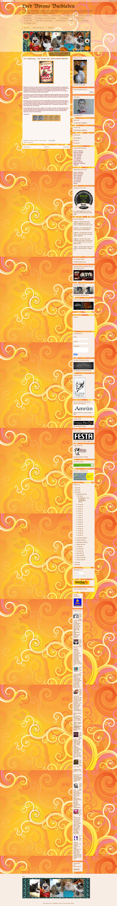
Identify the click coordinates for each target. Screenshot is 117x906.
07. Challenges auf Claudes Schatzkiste (45, 18)
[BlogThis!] (50, 140)
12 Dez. (80, 524)
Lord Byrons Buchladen (48, 6)
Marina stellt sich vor (38, 28)
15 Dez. (80, 520)
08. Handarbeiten (63, 18)
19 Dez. (80, 511)
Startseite (26, 28)
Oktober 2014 (80, 540)
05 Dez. (80, 531)
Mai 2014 (79, 551)
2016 (76, 488)
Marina (77, 140)
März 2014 (79, 555)
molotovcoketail (62, 903)
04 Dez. (80, 533)
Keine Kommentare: (43, 140)
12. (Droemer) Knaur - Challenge (64, 20)
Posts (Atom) (48, 150)
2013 (76, 562)
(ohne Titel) (80, 669)
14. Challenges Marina (30, 23)
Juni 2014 (79, 549)
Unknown (77, 143)
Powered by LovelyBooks (80, 123)
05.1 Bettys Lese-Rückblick (85, 15)
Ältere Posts (66, 147)
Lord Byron (78, 138)
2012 (76, 564)
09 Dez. (80, 526)
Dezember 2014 (80, 494)
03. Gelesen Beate (56, 15)
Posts (77, 573)
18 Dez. (80, 513)
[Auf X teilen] (52, 140)
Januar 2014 (79, 560)
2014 (76, 492)
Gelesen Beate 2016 (77, 713)
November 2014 (80, 538)
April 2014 (79, 553)
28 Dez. (80, 496)
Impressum (50, 28)
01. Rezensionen (28, 15)
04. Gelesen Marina (69, 15)
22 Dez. (80, 509)
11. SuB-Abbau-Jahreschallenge (44, 20)
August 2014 (79, 544)
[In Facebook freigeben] (53, 140)
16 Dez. (80, 517)
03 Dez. (80, 535)
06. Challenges (28, 18)
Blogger (72, 903)
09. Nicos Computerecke (78, 18)
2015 (76, 490)
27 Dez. (80, 504)
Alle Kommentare (80, 576)
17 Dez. (80, 515)
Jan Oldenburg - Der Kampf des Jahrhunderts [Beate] (45, 59)
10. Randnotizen (28, 20)
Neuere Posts (26, 147)
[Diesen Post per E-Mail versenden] (49, 140)
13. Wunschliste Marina (82, 20)
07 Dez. (80, 528)
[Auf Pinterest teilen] (54, 140)
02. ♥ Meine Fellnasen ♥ (41, 15)
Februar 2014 (80, 557)
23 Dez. (80, 507)
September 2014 (80, 542)
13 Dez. (80, 522)
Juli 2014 (78, 546)
